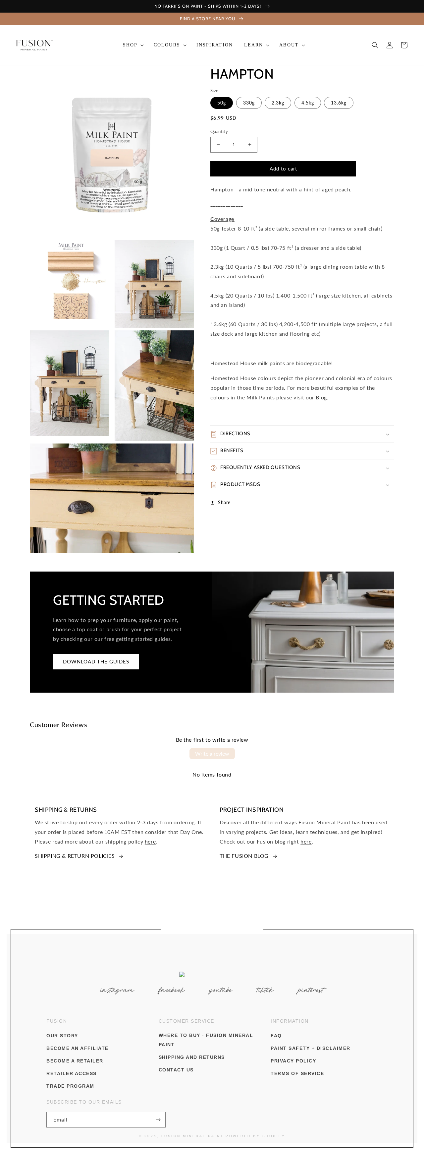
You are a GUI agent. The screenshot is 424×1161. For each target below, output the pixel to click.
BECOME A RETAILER (74, 1060)
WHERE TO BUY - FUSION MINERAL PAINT (206, 1040)
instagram (117, 989)
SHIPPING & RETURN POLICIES (75, 856)
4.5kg (307, 102)
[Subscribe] (158, 1119)
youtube (221, 989)
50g (221, 102)
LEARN (253, 44)
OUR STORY (62, 1035)
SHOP (130, 44)
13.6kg (338, 102)
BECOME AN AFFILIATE (77, 1048)
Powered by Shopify (255, 1136)
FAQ (276, 1035)
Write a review (212, 753)
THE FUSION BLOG (244, 856)
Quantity (219, 131)
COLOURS (167, 44)
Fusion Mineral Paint (192, 1136)
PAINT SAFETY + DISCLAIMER (310, 1048)
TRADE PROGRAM (70, 1086)
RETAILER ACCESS (71, 1073)
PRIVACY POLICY (293, 1060)
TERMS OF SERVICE (297, 1073)
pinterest (311, 989)
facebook (172, 989)
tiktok (265, 989)
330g (249, 102)
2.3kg (278, 102)
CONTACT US (176, 1069)
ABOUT (289, 44)
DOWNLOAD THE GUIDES (96, 661)
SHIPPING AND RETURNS (192, 1057)
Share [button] (224, 503)
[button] (132, 45)
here (150, 841)
